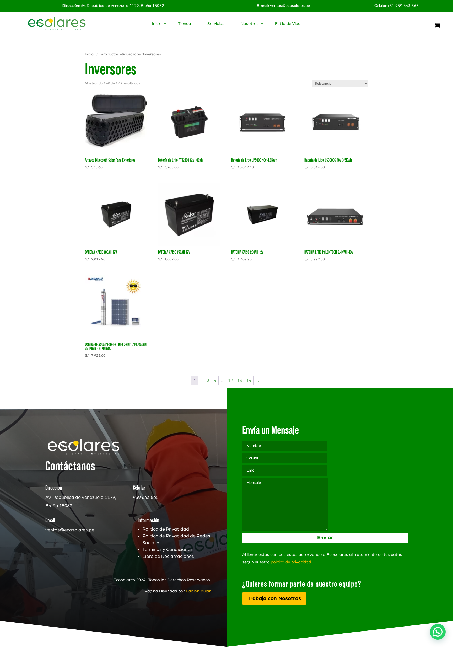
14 (248, 380)
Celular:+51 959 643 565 (396, 6)
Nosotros (250, 24)
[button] (438, 632)
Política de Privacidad (165, 529)
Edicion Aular (198, 591)
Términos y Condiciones (167, 549)
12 (230, 380)
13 (239, 380)
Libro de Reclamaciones (168, 556)
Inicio (157, 24)
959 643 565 (146, 497)
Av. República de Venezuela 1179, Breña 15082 (113, 6)
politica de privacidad (291, 562)
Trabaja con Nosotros (274, 598)
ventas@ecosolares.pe (290, 6)
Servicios (215, 24)
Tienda (184, 24)
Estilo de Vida (288, 24)
